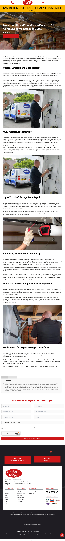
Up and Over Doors (21, 493)
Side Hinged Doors (20, 497)
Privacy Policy (60, 427)
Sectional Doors (20, 491)
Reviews (6, 495)
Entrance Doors (20, 503)
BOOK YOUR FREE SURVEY (11, 36)
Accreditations (51, 496)
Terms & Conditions (50, 427)
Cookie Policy (48, 533)
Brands (6, 497)
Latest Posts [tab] (12, 377)
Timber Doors (20, 501)
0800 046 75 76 (32, 493)
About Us (7, 493)
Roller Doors (19, 495)
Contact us (7, 505)
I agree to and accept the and (49, 427)
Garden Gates (19, 505)
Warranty (7, 499)
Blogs (6, 503)
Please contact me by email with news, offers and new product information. (15, 427)
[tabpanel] (31, 385)
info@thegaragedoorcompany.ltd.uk (17, 460)
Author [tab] (4, 377)
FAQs (6, 501)
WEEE (44, 533)
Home (6, 491)
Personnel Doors (20, 499)
